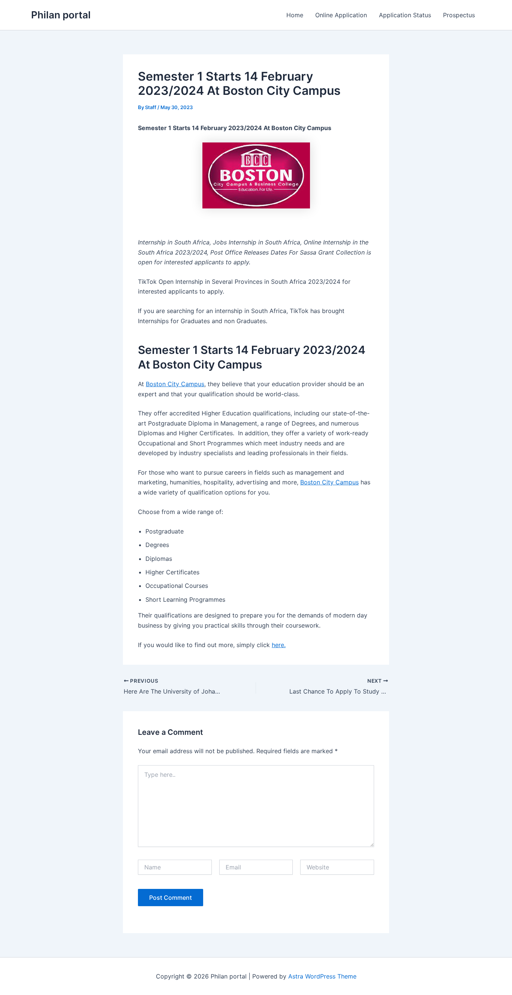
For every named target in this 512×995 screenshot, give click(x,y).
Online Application (341, 15)
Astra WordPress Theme (322, 976)
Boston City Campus (175, 384)
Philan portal (61, 15)
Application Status (405, 15)
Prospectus (459, 15)
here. (279, 645)
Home (294, 15)
